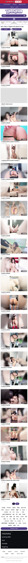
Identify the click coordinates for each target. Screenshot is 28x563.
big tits (23, 507)
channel (6, 512)
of (16, 514)
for (23, 512)
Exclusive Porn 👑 (3, 22)
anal (18, 507)
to (15, 521)
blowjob (11, 523)
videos (24, 523)
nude (23, 509)
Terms (6, 553)
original (9, 507)
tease (3, 507)
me (23, 518)
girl (18, 525)
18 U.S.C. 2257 (20, 553)
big (10, 512)
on (26, 516)
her (20, 514)
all (17, 518)
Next (17, 503)
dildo (10, 525)
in (14, 516)
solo (17, 516)
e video (19, 521)
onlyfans (4, 523)
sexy (14, 525)
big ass (3, 516)
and (17, 510)
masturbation (6, 514)
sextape (7, 521)
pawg (2, 509)
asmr (20, 523)
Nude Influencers (14, 22)
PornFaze (14, 4)
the (14, 519)
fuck (23, 514)
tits (17, 512)
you (10, 518)
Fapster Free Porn (22, 4)
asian (22, 516)
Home (3, 551)
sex (13, 514)
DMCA (12, 553)
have (10, 516)
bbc (21, 518)
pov (14, 512)
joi (16, 523)
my (7, 516)
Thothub (12, 560)
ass (5, 519)
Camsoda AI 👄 (25, 22)
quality (7, 509)
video (14, 507)
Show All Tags (14, 528)
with (11, 521)
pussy (13, 510)
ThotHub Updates (6, 4)
